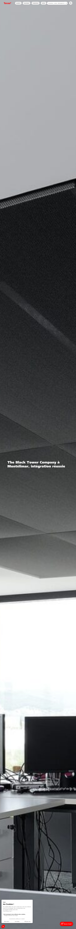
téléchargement (61, 3)
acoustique (26, 3)
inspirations (35, 3)
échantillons (50, 3)
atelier (43, 3)
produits (18, 3)
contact (55, 3)
